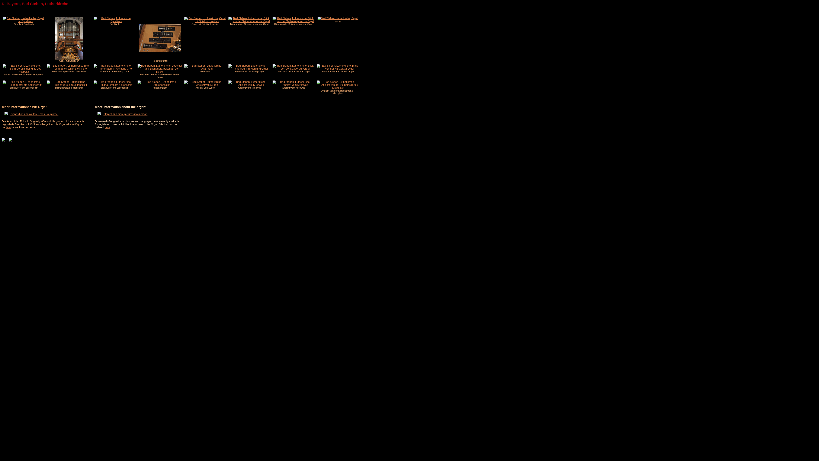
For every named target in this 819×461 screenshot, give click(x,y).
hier (8, 127)
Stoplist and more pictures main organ (125, 114)
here (107, 127)
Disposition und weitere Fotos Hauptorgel (34, 114)
